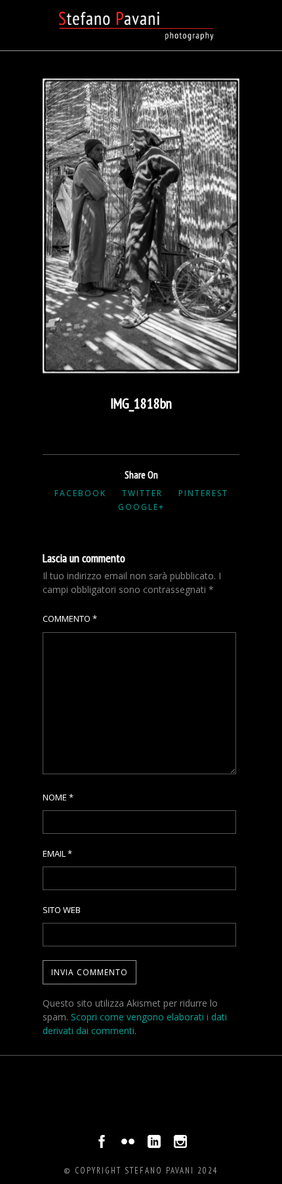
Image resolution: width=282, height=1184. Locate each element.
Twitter (142, 493)
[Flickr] (127, 1145)
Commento (70, 618)
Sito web (62, 910)
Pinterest (203, 493)
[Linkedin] (154, 1145)
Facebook (80, 493)
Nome (58, 797)
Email (57, 853)
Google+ (141, 506)
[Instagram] (180, 1145)
